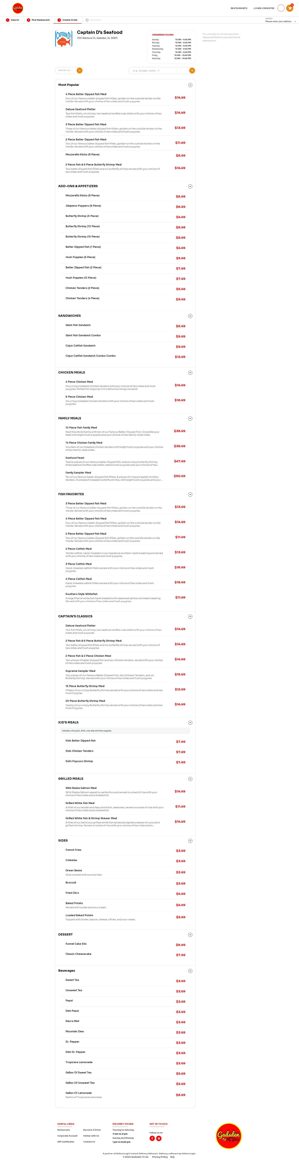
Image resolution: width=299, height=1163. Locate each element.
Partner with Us (91, 1135)
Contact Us (89, 1141)
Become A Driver (92, 1130)
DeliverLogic (189, 1153)
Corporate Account (67, 1135)
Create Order (68, 20)
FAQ (172, 1157)
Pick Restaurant (39, 20)
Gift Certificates (65, 1141)
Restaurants (63, 1130)
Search (13, 20)
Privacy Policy (160, 1157)
